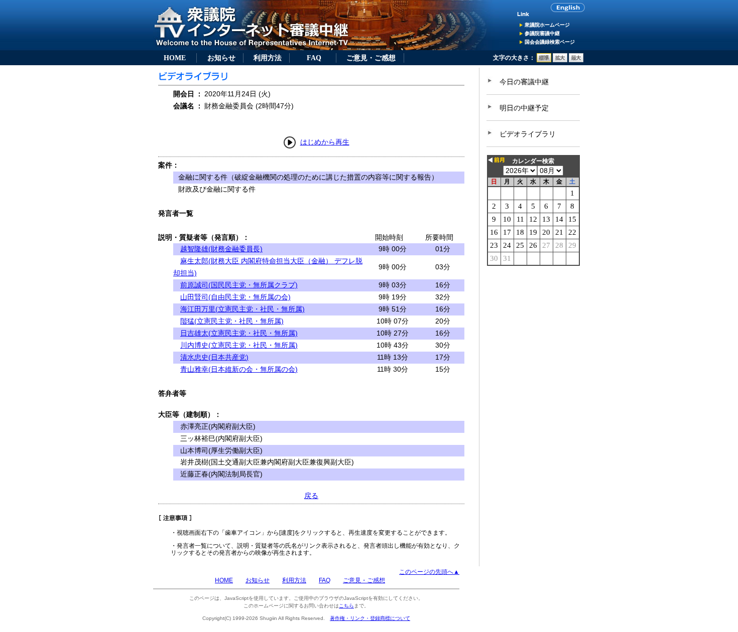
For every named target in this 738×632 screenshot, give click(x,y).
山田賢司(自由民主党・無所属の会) (235, 297)
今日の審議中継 (524, 82)
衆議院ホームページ (547, 25)
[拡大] (560, 60)
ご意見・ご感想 (371, 58)
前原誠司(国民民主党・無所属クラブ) (239, 285)
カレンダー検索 (533, 161)
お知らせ (221, 58)
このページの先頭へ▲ (429, 571)
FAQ (314, 58)
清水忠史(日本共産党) (214, 357)
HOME (175, 58)
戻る (311, 496)
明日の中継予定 (524, 108)
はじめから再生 (324, 142)
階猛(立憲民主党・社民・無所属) (232, 321)
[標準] (544, 60)
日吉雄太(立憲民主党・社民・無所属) (239, 333)
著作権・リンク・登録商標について (370, 618)
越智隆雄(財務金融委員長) (221, 249)
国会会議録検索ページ (550, 42)
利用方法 (268, 58)
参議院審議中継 (542, 33)
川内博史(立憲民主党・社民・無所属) (239, 345)
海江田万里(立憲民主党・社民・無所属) (242, 309)
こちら (346, 605)
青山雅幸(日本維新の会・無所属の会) (239, 369)
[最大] (576, 60)
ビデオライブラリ (528, 134)
